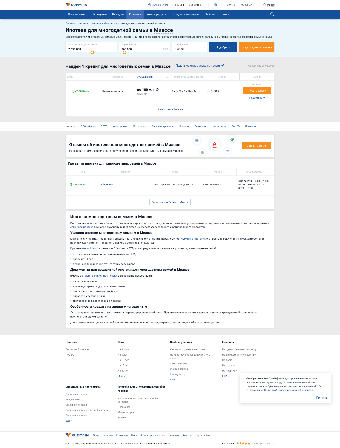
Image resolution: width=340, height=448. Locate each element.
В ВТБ (104, 126)
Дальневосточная (76, 394)
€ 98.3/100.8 (196, 5)
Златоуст (123, 417)
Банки (225, 14)
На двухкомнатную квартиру (239, 354)
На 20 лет (123, 370)
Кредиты (100, 14)
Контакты (122, 435)
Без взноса (139, 126)
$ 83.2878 (229, 5)
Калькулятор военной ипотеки (188, 349)
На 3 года (123, 349)
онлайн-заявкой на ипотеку (99, 275)
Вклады (118, 14)
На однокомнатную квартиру (239, 349)
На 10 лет (123, 360)
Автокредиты (157, 14)
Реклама (108, 435)
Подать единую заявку (257, 47)
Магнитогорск (126, 412)
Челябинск (124, 407)
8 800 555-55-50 (212, 184)
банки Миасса (91, 248)
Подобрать (223, 47)
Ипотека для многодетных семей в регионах (138, 399)
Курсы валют (78, 14)
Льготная (250, 126)
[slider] (92, 52)
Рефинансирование (162, 126)
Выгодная (200, 126)
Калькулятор (120, 126)
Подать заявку (257, 90)
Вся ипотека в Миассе (170, 109)
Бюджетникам (74, 399)
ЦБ (219, 5)
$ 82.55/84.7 (179, 5)
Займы (210, 14)
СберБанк (107, 184)
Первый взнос (129, 44)
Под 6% (235, 126)
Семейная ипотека (76, 404)
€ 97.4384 (245, 5)
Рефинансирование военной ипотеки (87, 410)
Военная (184, 126)
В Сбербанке (88, 126)
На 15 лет (123, 365)
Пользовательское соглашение (160, 435)
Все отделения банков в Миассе (170, 202)
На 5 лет (122, 354)
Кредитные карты (186, 14)
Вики (134, 435)
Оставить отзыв (256, 145)
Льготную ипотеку (192, 238)
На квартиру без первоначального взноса (190, 356)
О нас (96, 435)
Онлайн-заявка (179, 368)
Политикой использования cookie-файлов (288, 390)
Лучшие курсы (160, 5)
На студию (228, 365)
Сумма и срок (145, 76)
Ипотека (135, 14)
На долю (227, 360)
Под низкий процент (77, 349)
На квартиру (219, 126)
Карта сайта (202, 435)
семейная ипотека (81, 227)
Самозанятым (178, 363)
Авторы (187, 435)
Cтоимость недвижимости (82, 44)
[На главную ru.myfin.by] (77, 435)
